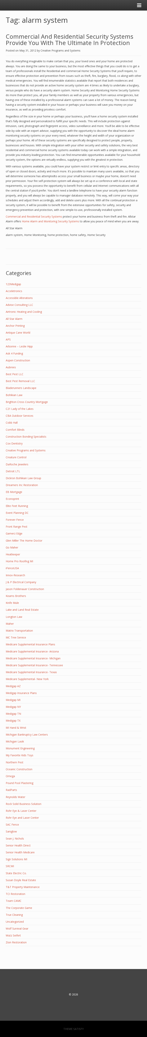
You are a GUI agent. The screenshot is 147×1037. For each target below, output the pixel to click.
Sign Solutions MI (16, 859)
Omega (10, 776)
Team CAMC (13, 901)
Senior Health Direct (18, 845)
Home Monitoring (35, 235)
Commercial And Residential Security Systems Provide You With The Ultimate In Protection (69, 39)
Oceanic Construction (19, 769)
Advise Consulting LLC (19, 305)
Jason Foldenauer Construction (25, 589)
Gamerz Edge (14, 533)
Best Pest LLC (14, 374)
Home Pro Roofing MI (19, 561)
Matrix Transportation (19, 630)
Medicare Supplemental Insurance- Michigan (33, 658)
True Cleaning (14, 915)
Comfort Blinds (15, 429)
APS (8, 339)
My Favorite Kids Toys (19, 755)
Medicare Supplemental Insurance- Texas (31, 672)
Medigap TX (13, 720)
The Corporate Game (19, 908)
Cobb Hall (12, 422)
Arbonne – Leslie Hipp (19, 346)
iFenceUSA (12, 568)
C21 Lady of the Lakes (19, 409)
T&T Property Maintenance (23, 887)
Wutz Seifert (13, 935)
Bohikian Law (14, 395)
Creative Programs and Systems (60, 50)
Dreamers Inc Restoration (22, 485)
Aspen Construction (18, 360)
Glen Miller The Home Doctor (24, 540)
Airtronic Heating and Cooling (24, 311)
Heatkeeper (13, 554)
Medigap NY (13, 707)
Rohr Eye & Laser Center (21, 811)
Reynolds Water (15, 797)
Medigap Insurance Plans (21, 693)
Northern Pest (14, 762)
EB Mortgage (14, 492)
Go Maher (12, 547)
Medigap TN (13, 713)
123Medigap (13, 284)
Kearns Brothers (16, 596)
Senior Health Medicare (20, 852)
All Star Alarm (14, 228)
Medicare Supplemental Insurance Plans (30, 644)
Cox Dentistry (14, 443)
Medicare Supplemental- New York (27, 679)
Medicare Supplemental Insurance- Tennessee (34, 665)
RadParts (11, 790)
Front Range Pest (16, 526)
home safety (78, 235)
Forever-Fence (15, 519)
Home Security (96, 235)
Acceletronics (14, 291)
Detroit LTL (13, 471)
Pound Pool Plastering (19, 783)
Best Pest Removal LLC (20, 381)
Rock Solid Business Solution (23, 804)
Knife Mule (12, 603)
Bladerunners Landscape (21, 388)
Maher (10, 623)
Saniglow (11, 831)
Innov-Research (15, 575)
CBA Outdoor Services (19, 415)
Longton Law (14, 617)
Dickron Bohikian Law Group (23, 478)
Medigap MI (13, 700)
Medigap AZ (13, 686)
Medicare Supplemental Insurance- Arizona (32, 651)
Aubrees (11, 367)
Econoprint (12, 499)
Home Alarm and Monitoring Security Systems (50, 221)
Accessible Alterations (19, 298)
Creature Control (16, 457)
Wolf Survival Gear (17, 928)
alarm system (14, 235)
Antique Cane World (18, 332)
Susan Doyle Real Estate (21, 880)
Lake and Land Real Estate (22, 609)
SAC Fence (12, 824)
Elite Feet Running (17, 506)
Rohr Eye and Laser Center (22, 817)
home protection (58, 235)
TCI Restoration (15, 894)
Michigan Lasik (15, 741)
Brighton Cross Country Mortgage (27, 402)
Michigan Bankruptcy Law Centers (27, 734)
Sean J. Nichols (15, 838)
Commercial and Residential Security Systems (34, 216)
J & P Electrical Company (21, 582)
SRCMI (10, 866)
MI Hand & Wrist (16, 727)
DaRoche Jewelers (17, 464)
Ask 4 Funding (14, 353)
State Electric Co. (16, 873)
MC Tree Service (16, 637)
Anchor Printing (15, 325)
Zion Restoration (16, 942)
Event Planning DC (17, 513)
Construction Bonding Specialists (26, 436)
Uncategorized (15, 921)
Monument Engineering (20, 748)
